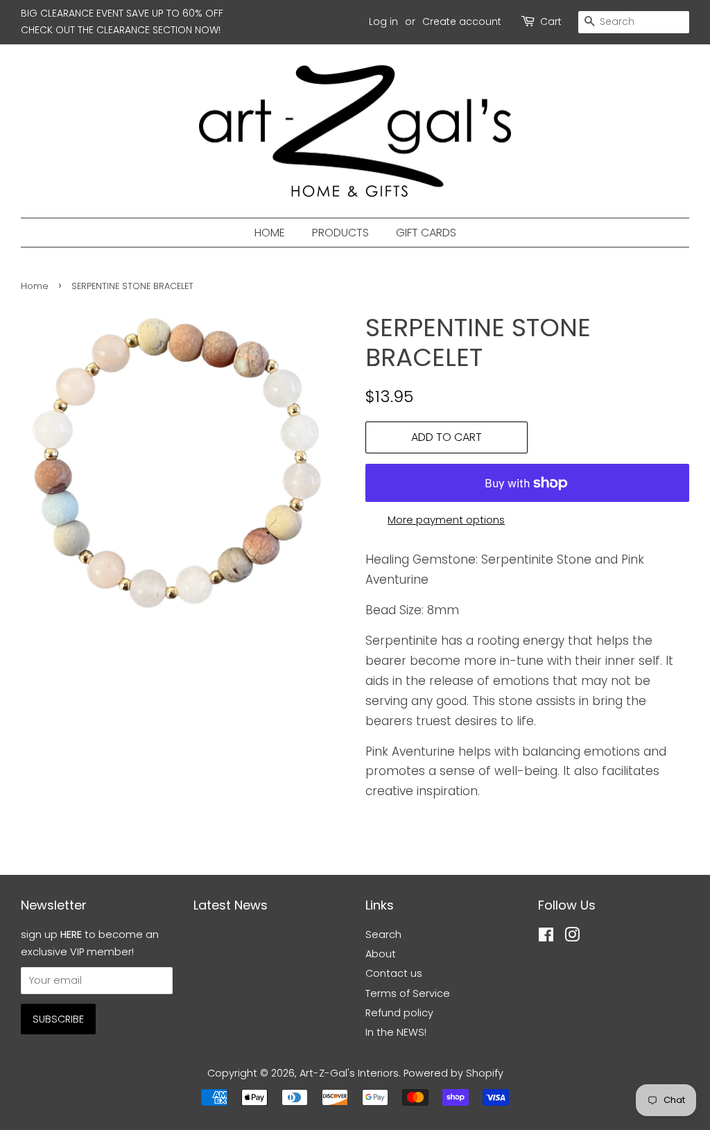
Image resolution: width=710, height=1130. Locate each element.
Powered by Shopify (453, 1073)
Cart (551, 21)
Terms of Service (407, 993)
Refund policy (399, 1013)
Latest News (230, 905)
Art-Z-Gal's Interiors (349, 1073)
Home (269, 233)
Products (340, 233)
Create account (461, 21)
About (380, 954)
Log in (383, 21)
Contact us (393, 973)
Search (383, 934)
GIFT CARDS (426, 233)
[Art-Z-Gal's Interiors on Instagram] (572, 937)
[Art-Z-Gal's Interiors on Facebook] (546, 937)
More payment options (446, 519)
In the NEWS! (395, 1032)
